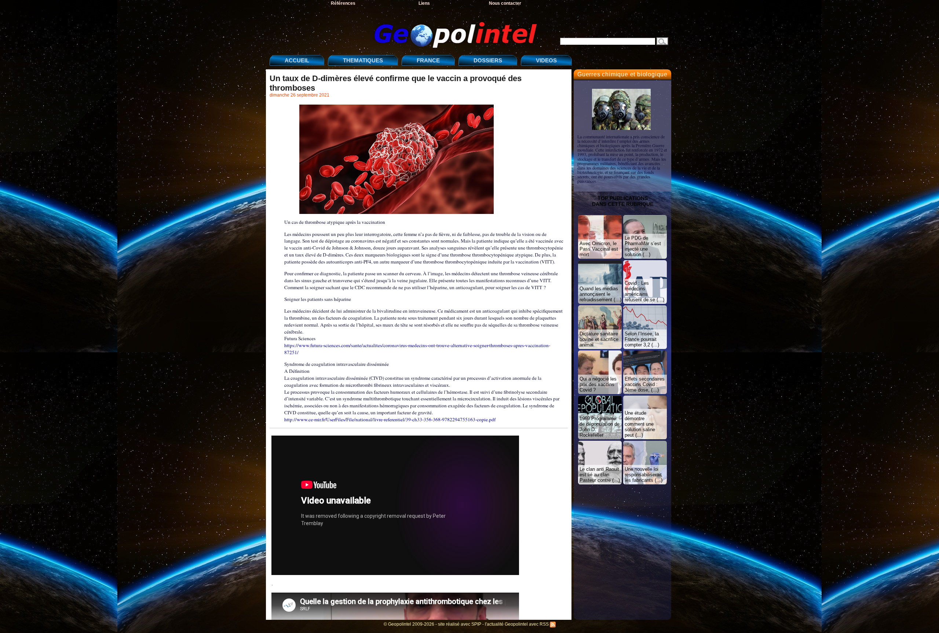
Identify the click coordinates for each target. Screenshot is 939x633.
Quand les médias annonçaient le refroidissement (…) (600, 294)
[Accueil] (405, 29)
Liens (424, 3)
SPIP (476, 624)
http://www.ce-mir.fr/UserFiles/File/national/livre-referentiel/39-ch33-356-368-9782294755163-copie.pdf (390, 419)
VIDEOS (546, 60)
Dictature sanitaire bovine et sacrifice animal (599, 339)
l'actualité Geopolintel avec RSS (517, 624)
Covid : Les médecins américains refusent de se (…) (644, 291)
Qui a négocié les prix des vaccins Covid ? (598, 384)
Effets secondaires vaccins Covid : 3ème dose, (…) (645, 384)
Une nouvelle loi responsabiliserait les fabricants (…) (643, 474)
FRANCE (428, 60)
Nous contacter (505, 3)
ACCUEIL (297, 60)
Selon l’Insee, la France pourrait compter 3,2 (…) (642, 339)
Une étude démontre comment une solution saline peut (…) (640, 424)
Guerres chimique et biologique (622, 74)
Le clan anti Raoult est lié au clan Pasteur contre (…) (600, 474)
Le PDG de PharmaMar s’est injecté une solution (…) (643, 246)
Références (343, 3)
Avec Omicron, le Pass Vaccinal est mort (599, 249)
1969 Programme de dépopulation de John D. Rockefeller (600, 427)
